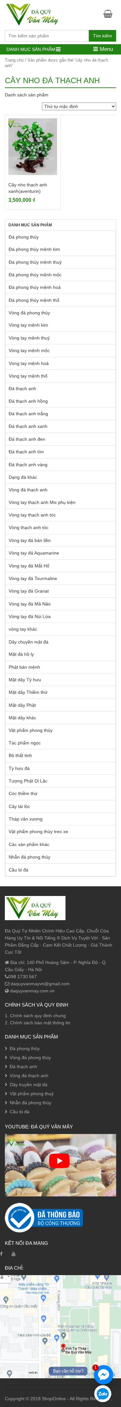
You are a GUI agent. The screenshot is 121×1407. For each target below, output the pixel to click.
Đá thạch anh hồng (28, 401)
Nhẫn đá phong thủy (29, 857)
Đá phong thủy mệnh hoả (35, 287)
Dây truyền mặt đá (28, 1084)
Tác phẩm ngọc (25, 742)
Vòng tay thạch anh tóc (32, 514)
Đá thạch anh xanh (28, 426)
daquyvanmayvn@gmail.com (39, 983)
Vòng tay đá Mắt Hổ (29, 565)
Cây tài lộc (19, 806)
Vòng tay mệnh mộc (29, 350)
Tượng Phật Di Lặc (28, 780)
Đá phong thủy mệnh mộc (35, 274)
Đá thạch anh (22, 388)
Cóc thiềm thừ (23, 793)
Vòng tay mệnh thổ (28, 376)
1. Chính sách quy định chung (35, 1015)
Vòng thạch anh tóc (28, 527)
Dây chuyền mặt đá (28, 641)
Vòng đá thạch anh (28, 489)
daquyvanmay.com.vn (32, 990)
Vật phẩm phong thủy (31, 730)
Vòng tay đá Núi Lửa (30, 616)
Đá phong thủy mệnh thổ (34, 300)
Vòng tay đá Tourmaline (33, 578)
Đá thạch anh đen (27, 439)
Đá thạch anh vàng (28, 464)
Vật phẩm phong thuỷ (32, 1093)
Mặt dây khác (22, 717)
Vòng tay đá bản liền (30, 540)
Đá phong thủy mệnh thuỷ (35, 262)
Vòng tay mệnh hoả (29, 363)
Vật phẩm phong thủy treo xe (38, 831)
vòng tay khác (23, 629)
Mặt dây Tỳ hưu (25, 679)
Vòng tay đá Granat (29, 591)
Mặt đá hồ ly (21, 654)
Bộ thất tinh (20, 755)
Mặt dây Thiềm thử (28, 692)
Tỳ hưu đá (19, 768)
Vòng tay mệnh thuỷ (29, 337)
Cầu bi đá (18, 869)
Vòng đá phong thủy (29, 312)
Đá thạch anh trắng (28, 413)
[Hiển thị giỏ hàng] (109, 13)
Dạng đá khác (23, 477)
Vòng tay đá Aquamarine (34, 553)
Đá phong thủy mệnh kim (34, 249)
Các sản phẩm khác (29, 844)
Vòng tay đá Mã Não (30, 603)
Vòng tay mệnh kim (28, 325)
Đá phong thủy (24, 237)
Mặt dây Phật (22, 705)
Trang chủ (14, 60)
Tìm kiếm (102, 35)
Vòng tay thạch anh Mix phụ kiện (42, 502)
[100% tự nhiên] (35, 14)
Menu (105, 49)
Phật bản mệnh (24, 667)
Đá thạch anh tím (26, 451)
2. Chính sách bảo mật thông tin (37, 1022)
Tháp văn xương (26, 819)
